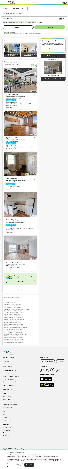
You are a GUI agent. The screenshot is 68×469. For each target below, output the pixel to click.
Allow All (29, 465)
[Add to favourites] (34, 95)
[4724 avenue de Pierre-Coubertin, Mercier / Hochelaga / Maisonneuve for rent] (20, 204)
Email (62, 361)
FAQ (4, 415)
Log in (65, 2)
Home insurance (7, 427)
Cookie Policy (57, 460)
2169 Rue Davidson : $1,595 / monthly (12, 306)
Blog (4, 393)
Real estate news (7, 402)
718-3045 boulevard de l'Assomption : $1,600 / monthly (16, 309)
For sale (6, 8)
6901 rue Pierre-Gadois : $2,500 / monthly (13, 341)
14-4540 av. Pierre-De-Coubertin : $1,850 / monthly (15, 334)
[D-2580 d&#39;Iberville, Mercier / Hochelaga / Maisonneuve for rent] (20, 164)
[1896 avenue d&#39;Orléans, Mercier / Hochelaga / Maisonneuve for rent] (20, 123)
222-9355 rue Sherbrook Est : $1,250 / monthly (14, 312)
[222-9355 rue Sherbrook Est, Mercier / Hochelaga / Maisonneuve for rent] (20, 80)
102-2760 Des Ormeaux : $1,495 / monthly (13, 337)
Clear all (40, 22)
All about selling (7, 396)
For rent (16, 8)
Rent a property (8, 386)
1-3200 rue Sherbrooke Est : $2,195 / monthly (14, 339)
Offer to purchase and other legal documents (15, 381)
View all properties (53, 75)
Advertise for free (7, 389)
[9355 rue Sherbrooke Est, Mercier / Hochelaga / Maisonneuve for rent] (20, 248)
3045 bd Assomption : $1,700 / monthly (13, 310)
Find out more (53, 49)
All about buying (7, 399)
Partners (6, 424)
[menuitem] (21, 362)
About (5, 411)
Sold (24, 8)
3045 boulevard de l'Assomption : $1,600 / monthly (15, 327)
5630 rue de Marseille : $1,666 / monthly (13, 322)
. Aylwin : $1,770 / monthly (10, 302)
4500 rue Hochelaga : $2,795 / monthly (13, 317)
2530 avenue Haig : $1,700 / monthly (12, 307)
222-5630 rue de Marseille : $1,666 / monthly (14, 319)
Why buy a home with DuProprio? (11, 376)
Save (19, 282)
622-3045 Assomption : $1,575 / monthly (13, 321)
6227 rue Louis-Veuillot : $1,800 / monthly (13, 332)
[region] (34, 459)
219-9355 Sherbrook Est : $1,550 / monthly (13, 326)
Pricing (4, 363)
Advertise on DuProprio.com (10, 420)
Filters (17, 27)
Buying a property (9, 370)
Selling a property (10, 358)
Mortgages (5, 433)
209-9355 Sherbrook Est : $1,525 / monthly (13, 329)
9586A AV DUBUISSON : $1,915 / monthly (13, 324)
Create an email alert (8, 379)
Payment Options (7, 366)
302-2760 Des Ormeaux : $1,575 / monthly (13, 335)
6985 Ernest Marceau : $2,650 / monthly (13, 304)
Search (49, 27)
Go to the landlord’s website (53, 79)
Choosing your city (7, 407)
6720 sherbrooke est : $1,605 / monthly (13, 316)
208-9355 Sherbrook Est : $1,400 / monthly (13, 331)
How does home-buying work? (11, 374)
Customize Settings (14, 465)
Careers (5, 417)
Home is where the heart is (10, 404)
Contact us (44, 357)
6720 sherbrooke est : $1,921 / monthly (12, 314)
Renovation (6, 435)
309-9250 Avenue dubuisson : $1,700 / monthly (14, 342)
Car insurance (6, 430)
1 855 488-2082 (48, 361)
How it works (6, 361)
